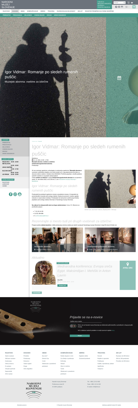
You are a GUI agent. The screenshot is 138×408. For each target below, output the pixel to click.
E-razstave (8, 366)
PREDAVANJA (17, 15)
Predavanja (27, 358)
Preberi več (62, 285)
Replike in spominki (103, 358)
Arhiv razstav (8, 374)
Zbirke (42, 11)
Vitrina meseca (9, 363)
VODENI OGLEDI (39, 15)
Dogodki (15, 11)
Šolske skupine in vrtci (67, 356)
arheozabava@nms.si (42, 215)
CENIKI (4, 186)
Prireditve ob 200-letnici (122, 361)
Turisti (62, 368)
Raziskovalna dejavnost (66, 11)
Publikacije (101, 361)
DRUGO (49, 15)
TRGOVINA (101, 353)
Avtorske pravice (22, 405)
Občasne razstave (10, 358)
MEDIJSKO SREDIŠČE (104, 3)
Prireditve (26, 356)
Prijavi (80, 335)
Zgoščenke (101, 366)
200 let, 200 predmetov (122, 358)
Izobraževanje (32, 11)
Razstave (6, 11)
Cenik (43, 361)
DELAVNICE (28, 15)
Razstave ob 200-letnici (122, 356)
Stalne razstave (9, 356)
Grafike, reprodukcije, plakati (106, 363)
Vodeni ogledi (27, 363)
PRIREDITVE (7, 15)
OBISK (44, 353)
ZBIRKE (81, 353)
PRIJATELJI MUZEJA (104, 7)
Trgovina (51, 11)
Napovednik (8, 371)
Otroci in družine (65, 366)
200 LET (119, 353)
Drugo (25, 366)
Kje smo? (44, 356)
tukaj (113, 330)
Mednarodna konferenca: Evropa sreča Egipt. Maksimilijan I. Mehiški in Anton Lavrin (84, 271)
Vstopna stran (34, 141)
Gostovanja (8, 361)
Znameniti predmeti (84, 358)
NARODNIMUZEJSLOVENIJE (8, 5)
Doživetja (63, 361)
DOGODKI (27, 353)
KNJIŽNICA (101, 5)
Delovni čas (45, 358)
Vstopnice (100, 368)
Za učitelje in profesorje (67, 358)
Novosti (100, 356)
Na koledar (36, 292)
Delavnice (26, 361)
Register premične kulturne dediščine (99, 11)
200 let (80, 11)
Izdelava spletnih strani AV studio (111, 405)
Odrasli (63, 363)
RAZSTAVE (5, 182)
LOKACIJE (5, 184)
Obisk (23, 11)
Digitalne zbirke (83, 356)
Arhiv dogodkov (60, 15)
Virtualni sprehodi (10, 368)
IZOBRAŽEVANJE (67, 353)
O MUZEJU (101, 2)
